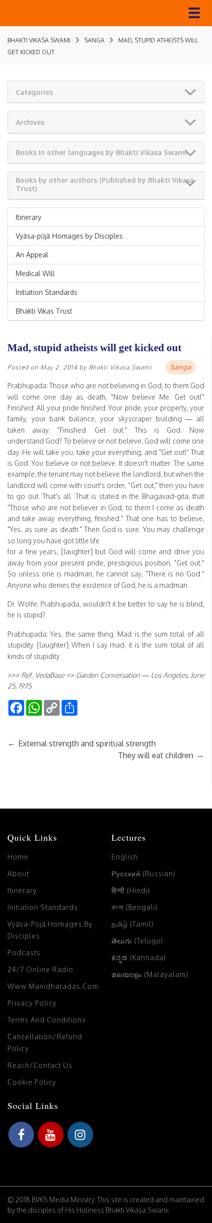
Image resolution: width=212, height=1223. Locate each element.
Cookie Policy (31, 1082)
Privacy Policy (32, 1003)
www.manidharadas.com (53, 986)
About (18, 873)
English (124, 857)
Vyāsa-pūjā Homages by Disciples (69, 236)
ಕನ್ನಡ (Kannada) (138, 957)
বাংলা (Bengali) (134, 907)
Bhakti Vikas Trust (44, 311)
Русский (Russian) (143, 873)
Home (18, 857)
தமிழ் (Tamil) (132, 924)
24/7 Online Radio (40, 969)
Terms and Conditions (46, 1020)
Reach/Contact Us (39, 1065)
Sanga (180, 367)
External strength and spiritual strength (81, 743)
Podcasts (23, 952)
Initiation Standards (46, 292)
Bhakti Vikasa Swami (120, 367)
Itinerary (28, 217)
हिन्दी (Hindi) (130, 890)
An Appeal (32, 254)
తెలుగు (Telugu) (137, 941)
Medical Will (35, 273)
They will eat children (161, 755)
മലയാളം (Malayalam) (149, 974)
